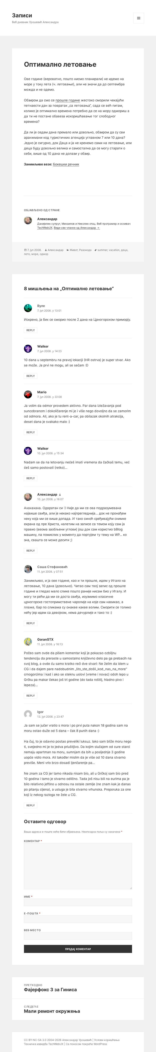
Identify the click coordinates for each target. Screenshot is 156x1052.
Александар (56, 250)
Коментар (33, 841)
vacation (114, 250)
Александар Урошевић (77, 1040)
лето (27, 254)
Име (28, 896)
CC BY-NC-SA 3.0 (35, 1040)
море (34, 254)
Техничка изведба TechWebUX (43, 1044)
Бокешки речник (66, 164)
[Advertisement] (78, 178)
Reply (30, 330)
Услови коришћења (106, 1040)
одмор (44, 254)
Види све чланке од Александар (75, 227)
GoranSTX (45, 639)
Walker (43, 346)
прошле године (68, 100)
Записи (22, 15)
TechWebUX (44, 227)
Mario (41, 392)
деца (124, 250)
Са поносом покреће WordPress (86, 1044)
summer (102, 250)
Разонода (85, 250)
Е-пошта (32, 913)
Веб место (32, 930)
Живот (74, 250)
